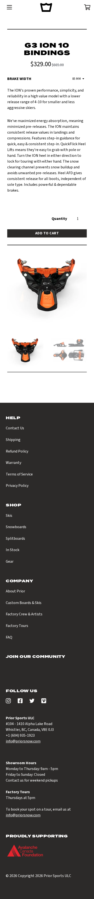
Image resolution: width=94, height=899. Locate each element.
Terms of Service (19, 474)
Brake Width (19, 78)
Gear (9, 561)
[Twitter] (31, 702)
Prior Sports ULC (57, 875)
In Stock (12, 550)
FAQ (9, 637)
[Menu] (9, 7)
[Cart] (85, 7)
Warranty (13, 462)
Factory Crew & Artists (24, 614)
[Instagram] (8, 702)
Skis (9, 515)
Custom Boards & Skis (23, 602)
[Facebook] (20, 702)
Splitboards (15, 538)
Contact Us (15, 428)
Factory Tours (17, 625)
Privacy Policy (17, 485)
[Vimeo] (43, 702)
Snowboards (16, 527)
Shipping (13, 439)
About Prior (15, 591)
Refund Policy (17, 451)
